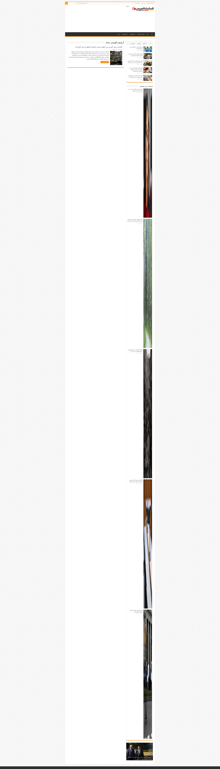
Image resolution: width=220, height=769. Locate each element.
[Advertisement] (97, 18)
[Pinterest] (81, 3)
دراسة (118, 34)
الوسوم (133, 43)
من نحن (143, 3)
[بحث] (66, 3)
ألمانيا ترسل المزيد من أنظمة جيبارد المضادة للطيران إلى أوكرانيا (99, 47)
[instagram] (76, 3)
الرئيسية (152, 34)
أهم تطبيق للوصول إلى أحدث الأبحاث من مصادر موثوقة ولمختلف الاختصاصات (136, 69)
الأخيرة (150, 43)
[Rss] (86, 3)
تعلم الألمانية (132, 34)
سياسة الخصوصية (150, 3)
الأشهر (144, 43)
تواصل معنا (137, 3)
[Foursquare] (78, 3)
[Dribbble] (80, 3)
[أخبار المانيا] (143, 8)
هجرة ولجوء (124, 34)
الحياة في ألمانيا (140, 34)
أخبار (147, 34)
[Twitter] (83, 3)
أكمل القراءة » (105, 62)
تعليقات (139, 43)
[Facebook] (85, 3)
